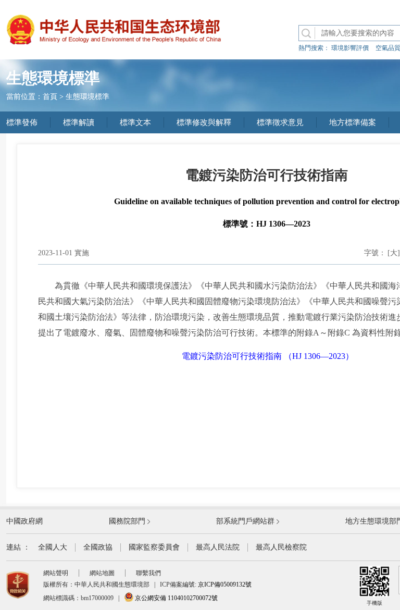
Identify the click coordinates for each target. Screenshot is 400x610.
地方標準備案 (352, 122)
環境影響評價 (350, 48)
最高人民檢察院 (281, 547)
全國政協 (98, 547)
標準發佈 (22, 122)
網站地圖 (102, 573)
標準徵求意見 (280, 122)
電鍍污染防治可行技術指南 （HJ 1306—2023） (268, 356)
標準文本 (135, 122)
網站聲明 (55, 573)
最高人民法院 (218, 547)
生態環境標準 (87, 97)
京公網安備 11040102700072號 (175, 598)
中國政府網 (24, 521)
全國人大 (52, 547)
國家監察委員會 (154, 547)
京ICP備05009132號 (225, 584)
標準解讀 (78, 122)
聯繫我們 (148, 573)
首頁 (50, 97)
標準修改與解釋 (204, 122)
